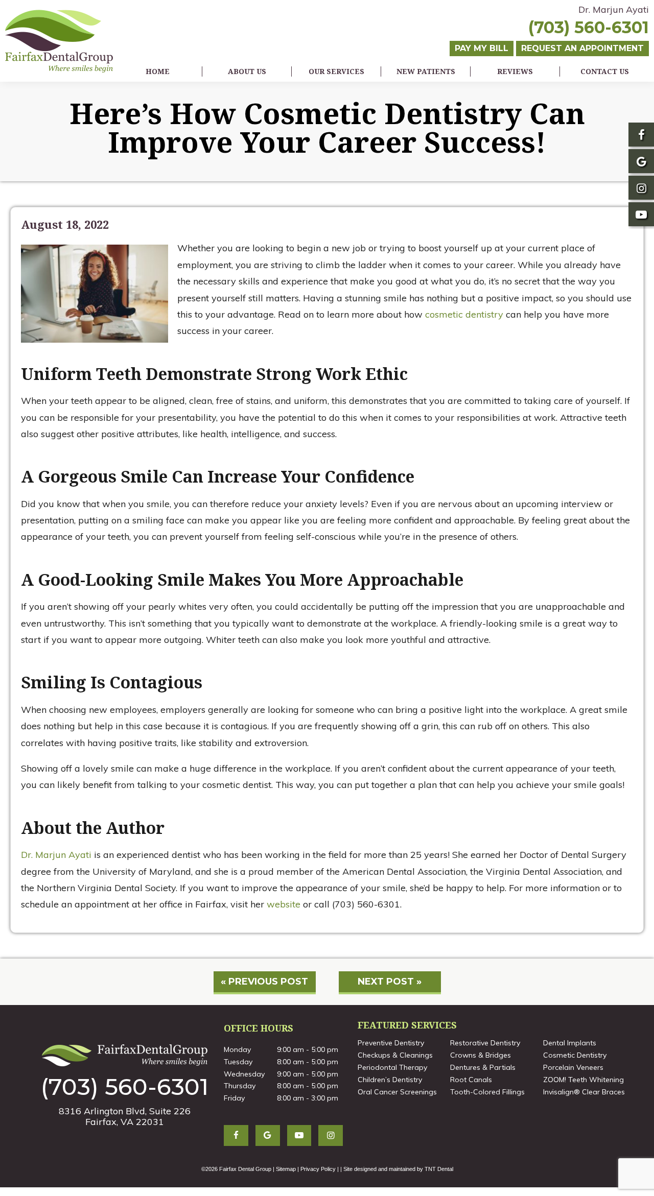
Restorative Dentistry (485, 1042)
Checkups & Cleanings (395, 1055)
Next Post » (390, 981)
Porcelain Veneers (573, 1067)
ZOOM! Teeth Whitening (583, 1079)
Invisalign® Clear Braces (584, 1091)
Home (158, 71)
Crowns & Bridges (480, 1055)
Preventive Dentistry (391, 1042)
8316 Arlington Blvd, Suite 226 (125, 1116)
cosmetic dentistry (464, 314)
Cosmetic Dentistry (574, 1055)
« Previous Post (264, 981)
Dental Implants (569, 1042)
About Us (247, 71)
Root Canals (471, 1079)
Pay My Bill (481, 48)
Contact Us (604, 71)
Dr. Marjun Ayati (613, 9)
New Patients (425, 71)
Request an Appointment (582, 48)
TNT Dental (439, 1169)
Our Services (336, 71)
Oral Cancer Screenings (397, 1091)
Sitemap (286, 1169)
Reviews (515, 71)
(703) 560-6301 (588, 27)
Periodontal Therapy (392, 1067)
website (283, 904)
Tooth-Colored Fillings (487, 1091)
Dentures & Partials (483, 1067)
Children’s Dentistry (390, 1079)
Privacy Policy (318, 1169)
